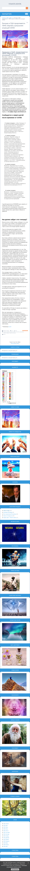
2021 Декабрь (6, 837)
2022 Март (5, 842)
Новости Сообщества (7, 515)
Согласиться (15, 869)
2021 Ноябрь (6, 835)
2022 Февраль (6, 841)
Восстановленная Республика (9, 514)
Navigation (7, 14)
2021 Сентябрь (6, 832)
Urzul (16, 330)
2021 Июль (5, 828)
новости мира (6, 332)
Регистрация (13, 343)
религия (8, 331)
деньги (4, 331)
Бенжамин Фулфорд (7, 512)
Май (10, 17)
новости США (13, 331)
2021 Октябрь (6, 834)
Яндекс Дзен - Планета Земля (9, 517)
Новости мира (6, 330)
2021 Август (6, 830)
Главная (4, 17)
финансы (22, 331)
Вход (18, 343)
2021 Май (5, 825)
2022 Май (5, 846)
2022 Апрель (6, 844)
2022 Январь (6, 839)
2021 (8, 17)
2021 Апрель (6, 823)
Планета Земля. (15, 4)
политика (18, 331)
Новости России (12, 332)
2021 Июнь (5, 827)
